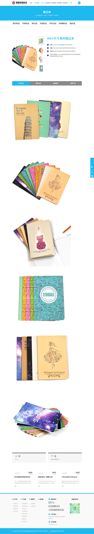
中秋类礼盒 (25, 23)
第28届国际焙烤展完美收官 (22, 477)
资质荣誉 (15, 506)
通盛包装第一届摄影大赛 (45, 477)
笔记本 (56, 15)
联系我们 (65, 3)
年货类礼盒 (43, 23)
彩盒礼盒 (72, 23)
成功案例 (53, 3)
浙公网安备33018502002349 (57, 531)
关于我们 (36, 3)
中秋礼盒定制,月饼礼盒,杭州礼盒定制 (71, 477)
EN (71, 3)
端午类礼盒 (16, 23)
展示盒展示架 (25, 521)
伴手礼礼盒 (52, 23)
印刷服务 (59, 3)
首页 (31, 3)
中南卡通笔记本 (55, 459)
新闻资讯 (48, 3)
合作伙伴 (15, 511)
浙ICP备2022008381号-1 (43, 531)
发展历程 (15, 508)
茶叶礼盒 (34, 23)
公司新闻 (33, 503)
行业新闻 (33, 506)
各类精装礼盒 (63, 23)
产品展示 (42, 3)
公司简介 (15, 503)
